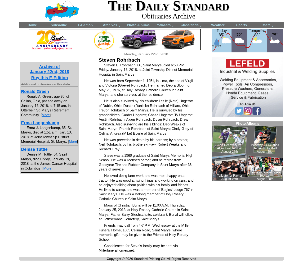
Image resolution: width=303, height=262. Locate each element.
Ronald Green (35, 91)
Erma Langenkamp (40, 122)
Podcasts (165, 25)
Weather (217, 25)
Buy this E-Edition (49, 77)
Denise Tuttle (34, 149)
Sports (241, 25)
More (268, 25)
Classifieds (191, 25)
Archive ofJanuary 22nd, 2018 (49, 69)
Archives (111, 25)
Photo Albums (138, 25)
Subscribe (59, 25)
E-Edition (85, 25)
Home (32, 25)
